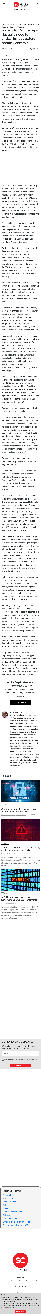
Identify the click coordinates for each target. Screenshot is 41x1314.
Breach (5, 24)
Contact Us (23, 1280)
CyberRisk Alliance (14, 1280)
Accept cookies (20, 1311)
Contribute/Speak (13, 1289)
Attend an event (23, 1289)
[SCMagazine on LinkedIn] (25, 1270)
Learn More (20, 702)
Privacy (35, 1280)
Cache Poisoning (10, 1202)
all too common (24, 317)
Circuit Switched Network (14, 1212)
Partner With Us (20, 1292)
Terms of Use (29, 1059)
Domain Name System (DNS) (15, 1225)
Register (24, 9)
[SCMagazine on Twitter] (20, 1270)
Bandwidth (7, 1195)
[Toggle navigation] (3, 4)
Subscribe (20, 1065)
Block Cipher (8, 1198)
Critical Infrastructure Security (21, 24)
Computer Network (11, 1218)
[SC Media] (20, 4)
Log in (16, 9)
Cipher (6, 1208)
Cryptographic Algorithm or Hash (17, 1222)
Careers (29, 1280)
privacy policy (32, 1305)
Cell (4, 1205)
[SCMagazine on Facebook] (15, 1270)
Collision (6, 1215)
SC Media (6, 1280)
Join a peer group (32, 1289)
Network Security (17, 27)
